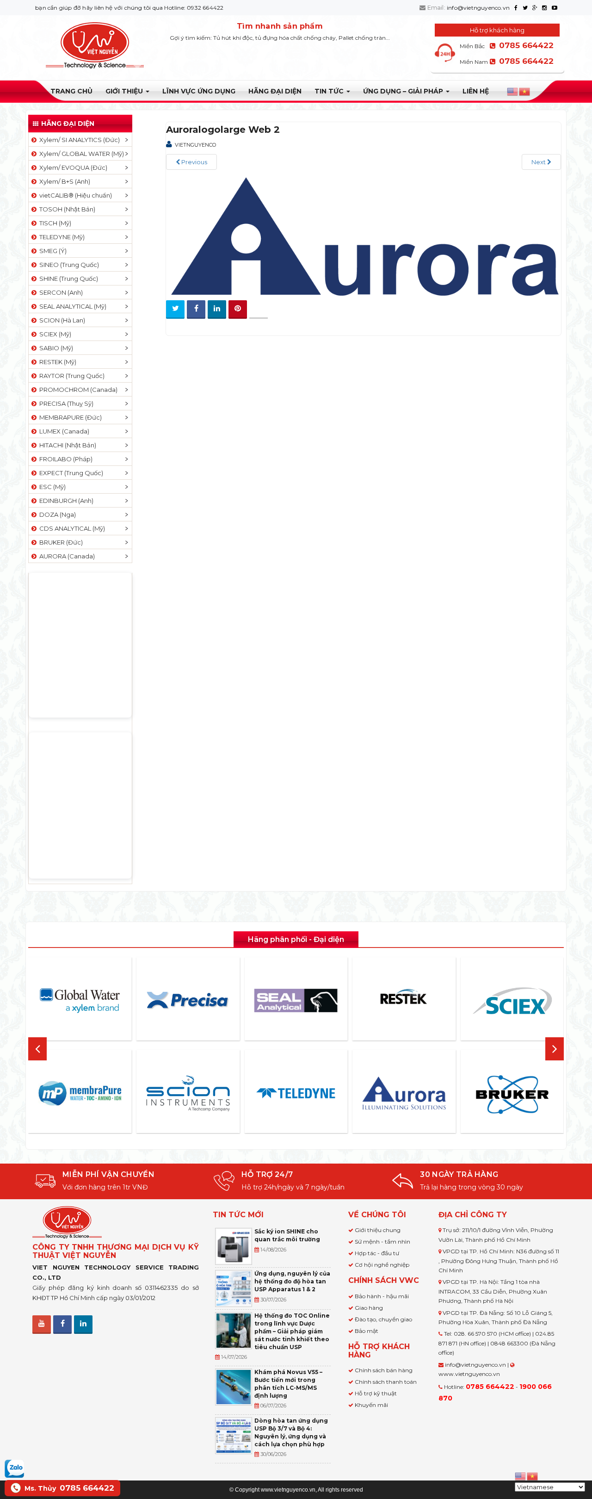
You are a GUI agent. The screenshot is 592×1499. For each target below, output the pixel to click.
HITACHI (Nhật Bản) (66, 445)
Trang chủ (71, 91)
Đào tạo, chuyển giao (383, 1319)
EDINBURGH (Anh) (65, 500)
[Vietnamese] (525, 92)
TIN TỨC (329, 91)
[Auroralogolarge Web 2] (363, 235)
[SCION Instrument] (187, 1093)
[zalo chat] (14, 1468)
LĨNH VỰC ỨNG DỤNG (198, 91)
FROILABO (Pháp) (64, 459)
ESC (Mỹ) (51, 486)
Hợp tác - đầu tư (377, 1253)
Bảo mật (366, 1330)
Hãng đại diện (275, 91)
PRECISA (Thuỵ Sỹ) (65, 403)
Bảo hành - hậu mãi (382, 1296)
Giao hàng (369, 1307)
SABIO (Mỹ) (55, 348)
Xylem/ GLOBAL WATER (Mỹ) (80, 153)
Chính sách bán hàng (384, 1370)
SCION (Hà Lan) (61, 320)
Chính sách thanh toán (386, 1381)
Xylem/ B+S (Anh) (63, 181)
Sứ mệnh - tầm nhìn (382, 1241)
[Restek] (404, 1000)
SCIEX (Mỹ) (54, 334)
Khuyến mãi (371, 1404)
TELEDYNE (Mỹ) (61, 237)
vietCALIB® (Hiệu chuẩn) (74, 195)
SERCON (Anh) (60, 292)
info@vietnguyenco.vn (478, 7)
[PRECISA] (187, 1000)
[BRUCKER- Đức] (512, 1094)
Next (539, 162)
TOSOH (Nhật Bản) (66, 209)
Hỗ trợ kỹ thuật (376, 1393)
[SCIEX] (512, 1000)
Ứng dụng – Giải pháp (404, 91)
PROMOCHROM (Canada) (77, 389)
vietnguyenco (195, 145)
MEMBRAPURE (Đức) (69, 417)
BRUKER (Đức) (60, 542)
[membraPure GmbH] (80, 1093)
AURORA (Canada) (66, 556)
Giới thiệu (125, 91)
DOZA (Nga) (56, 514)
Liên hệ (475, 91)
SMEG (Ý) (52, 250)
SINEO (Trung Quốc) (68, 264)
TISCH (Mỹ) (54, 223)
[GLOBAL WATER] (80, 1001)
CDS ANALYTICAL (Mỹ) (71, 528)
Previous (193, 162)
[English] (513, 92)
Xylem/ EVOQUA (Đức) (72, 167)
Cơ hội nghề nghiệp (382, 1264)
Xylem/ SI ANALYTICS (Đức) (78, 139)
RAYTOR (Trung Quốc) (71, 375)
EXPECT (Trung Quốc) (70, 473)
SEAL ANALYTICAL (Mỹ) (71, 306)
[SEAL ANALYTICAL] (296, 1000)
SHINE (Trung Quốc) (67, 278)
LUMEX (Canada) (63, 431)
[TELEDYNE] (296, 1093)
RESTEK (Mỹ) (56, 361)
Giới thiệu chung (378, 1229)
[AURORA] (404, 1093)
